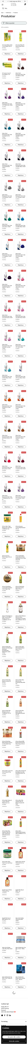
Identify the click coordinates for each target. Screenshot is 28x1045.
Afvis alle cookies (14, 1041)
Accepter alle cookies (14, 1037)
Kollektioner (8, 12)
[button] (24, 4)
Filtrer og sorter (9, 23)
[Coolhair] (13, 4)
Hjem (2, 12)
